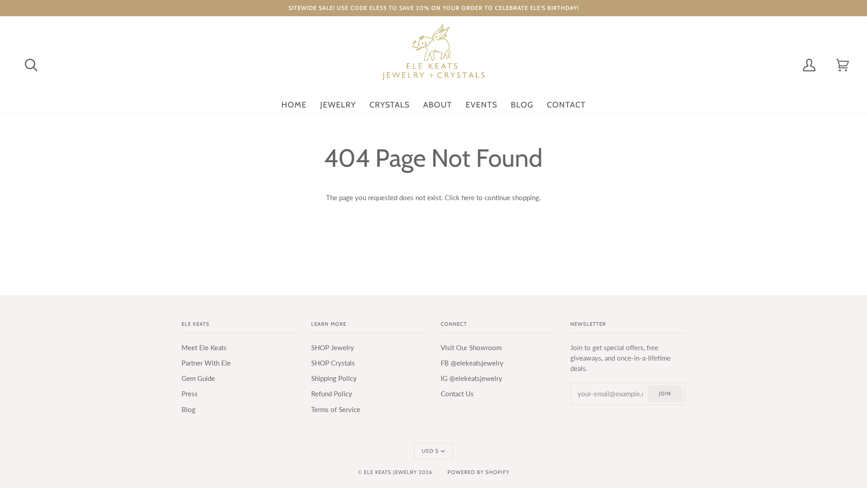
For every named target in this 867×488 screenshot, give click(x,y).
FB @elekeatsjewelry (472, 363)
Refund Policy (331, 394)
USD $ (430, 451)
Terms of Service (335, 409)
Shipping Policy (334, 378)
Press (190, 394)
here (468, 198)
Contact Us (457, 394)
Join (665, 393)
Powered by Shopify (478, 472)
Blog (189, 409)
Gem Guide (198, 378)
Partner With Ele (206, 363)
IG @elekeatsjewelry (471, 378)
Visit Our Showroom (471, 348)
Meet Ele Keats (204, 348)
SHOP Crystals (333, 363)
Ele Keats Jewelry (390, 472)
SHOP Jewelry (332, 348)
